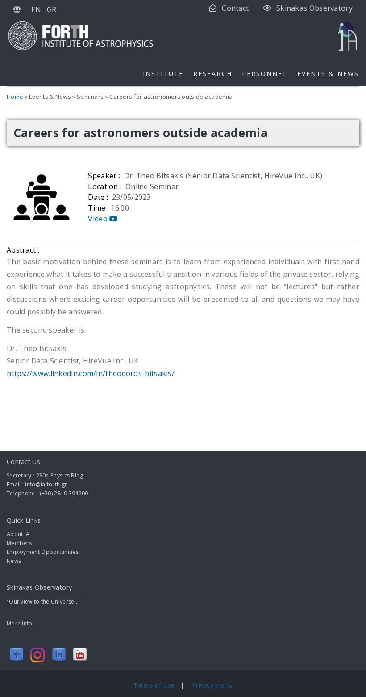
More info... (22, 623)
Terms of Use (155, 685)
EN (36, 9)
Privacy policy (212, 685)
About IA (18, 534)
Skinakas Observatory (314, 8)
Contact (235, 8)
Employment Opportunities (43, 552)
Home (15, 97)
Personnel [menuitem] (264, 73)
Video (98, 219)
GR (52, 9)
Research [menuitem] (212, 73)
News (14, 561)
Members (19, 543)
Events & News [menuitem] (328, 73)
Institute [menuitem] (163, 73)
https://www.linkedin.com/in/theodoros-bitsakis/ (91, 373)
